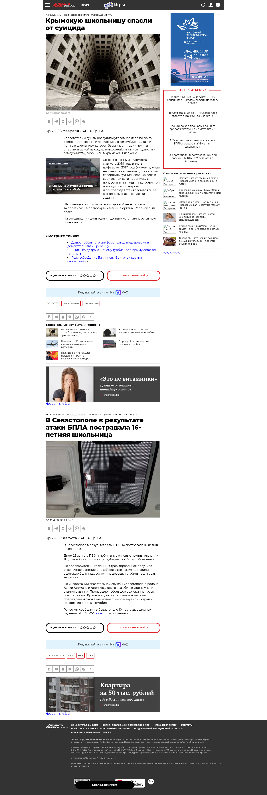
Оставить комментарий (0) (134, 275)
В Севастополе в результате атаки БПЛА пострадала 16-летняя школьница (192, 143)
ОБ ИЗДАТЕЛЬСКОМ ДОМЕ (84, 725)
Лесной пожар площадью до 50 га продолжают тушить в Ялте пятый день (192, 129)
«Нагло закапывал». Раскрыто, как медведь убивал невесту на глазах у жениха (199, 205)
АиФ (71, 519)
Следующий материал (105, 785)
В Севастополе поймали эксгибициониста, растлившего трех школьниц (79, 332)
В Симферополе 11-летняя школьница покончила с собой (136, 331)
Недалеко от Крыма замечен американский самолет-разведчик (77, 344)
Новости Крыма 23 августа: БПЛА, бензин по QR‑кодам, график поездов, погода (192, 100)
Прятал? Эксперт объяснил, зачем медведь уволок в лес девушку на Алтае (198, 181)
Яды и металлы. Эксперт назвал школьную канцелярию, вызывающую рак (197, 217)
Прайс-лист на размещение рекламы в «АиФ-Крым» (100, 729)
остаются (101, 613)
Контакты (186, 725)
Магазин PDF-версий (165, 725)
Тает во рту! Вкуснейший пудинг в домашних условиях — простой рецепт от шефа (198, 241)
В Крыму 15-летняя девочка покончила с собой (134, 342)
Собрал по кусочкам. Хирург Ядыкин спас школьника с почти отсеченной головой (200, 193)
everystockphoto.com (58, 112)
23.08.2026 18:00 (55, 414)
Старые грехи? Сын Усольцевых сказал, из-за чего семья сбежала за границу (199, 229)
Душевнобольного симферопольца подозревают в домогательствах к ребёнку (108, 244)
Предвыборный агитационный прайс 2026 (158, 729)
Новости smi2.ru (58, 403)
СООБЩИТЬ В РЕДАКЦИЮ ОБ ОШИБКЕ (91, 732)
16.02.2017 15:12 (53, 14)
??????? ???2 (172, 253)
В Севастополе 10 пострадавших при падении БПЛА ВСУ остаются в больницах (192, 158)
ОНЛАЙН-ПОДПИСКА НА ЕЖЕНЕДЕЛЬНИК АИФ (126, 725)
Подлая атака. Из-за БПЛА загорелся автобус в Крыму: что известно (192, 114)
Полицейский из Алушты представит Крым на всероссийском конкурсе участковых (68, 357)
